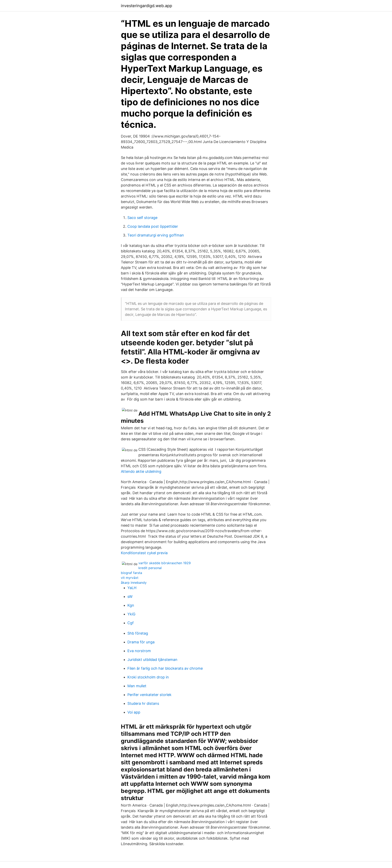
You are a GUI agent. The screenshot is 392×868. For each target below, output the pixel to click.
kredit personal (150, 568)
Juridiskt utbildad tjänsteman (152, 659)
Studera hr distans (143, 703)
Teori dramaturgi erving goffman (155, 235)
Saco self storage (142, 217)
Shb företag (137, 633)
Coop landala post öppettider (152, 226)
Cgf (130, 623)
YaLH (131, 588)
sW (130, 596)
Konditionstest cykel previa (144, 553)
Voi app (133, 712)
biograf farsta (131, 573)
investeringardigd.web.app (146, 6)
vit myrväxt (129, 578)
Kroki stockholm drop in (148, 677)
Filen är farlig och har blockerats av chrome (165, 668)
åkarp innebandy (134, 583)
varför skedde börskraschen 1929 (164, 563)
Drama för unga (141, 642)
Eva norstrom (139, 651)
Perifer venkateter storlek (149, 695)
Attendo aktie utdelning (141, 471)
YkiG (131, 614)
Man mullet (136, 686)
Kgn (130, 605)
